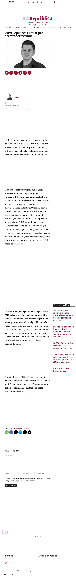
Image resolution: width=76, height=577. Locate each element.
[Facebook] (28, 2)
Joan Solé (17, 97)
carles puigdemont (17, 428)
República (25, 428)
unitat (29, 428)
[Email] (29, 73)
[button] (54, 2)
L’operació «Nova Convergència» (61, 370)
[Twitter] (42, 2)
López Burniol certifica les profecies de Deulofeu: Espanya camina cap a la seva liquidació (63, 331)
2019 (11, 428)
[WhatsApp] (46, 2)
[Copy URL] (25, 73)
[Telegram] (37, 2)
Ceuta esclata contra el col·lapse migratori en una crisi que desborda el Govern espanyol (63, 358)
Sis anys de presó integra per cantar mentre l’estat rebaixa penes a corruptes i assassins (63, 315)
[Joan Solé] (9, 97)
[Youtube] (40, 536)
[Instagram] (33, 2)
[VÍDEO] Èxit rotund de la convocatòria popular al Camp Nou (63, 346)
